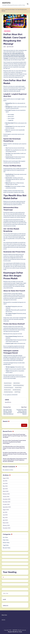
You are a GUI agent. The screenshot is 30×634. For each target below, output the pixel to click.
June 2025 (5, 514)
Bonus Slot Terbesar (7, 383)
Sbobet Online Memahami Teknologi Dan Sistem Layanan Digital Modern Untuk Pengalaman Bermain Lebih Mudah (15, 460)
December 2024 (6, 528)
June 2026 (5, 483)
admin (7, 399)
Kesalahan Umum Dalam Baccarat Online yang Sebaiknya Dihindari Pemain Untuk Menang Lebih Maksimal (15, 454)
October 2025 (6, 504)
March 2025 (5, 522)
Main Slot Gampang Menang (18, 385)
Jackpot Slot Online (7, 385)
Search (5, 421)
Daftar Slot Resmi (17, 383)
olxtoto (3, 619)
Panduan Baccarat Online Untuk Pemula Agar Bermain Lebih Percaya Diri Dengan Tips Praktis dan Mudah (15, 436)
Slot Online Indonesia (16, 389)
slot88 (4, 599)
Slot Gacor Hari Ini (7, 389)
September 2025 (7, 507)
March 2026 (5, 491)
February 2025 (6, 525)
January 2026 (6, 496)
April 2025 (5, 520)
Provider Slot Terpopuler (8, 387)
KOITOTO (6, 3)
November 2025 (6, 501)
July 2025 (5, 512)
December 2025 (6, 499)
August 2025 (6, 509)
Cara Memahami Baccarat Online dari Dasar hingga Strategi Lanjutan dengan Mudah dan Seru (14, 448)
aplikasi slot (5, 605)
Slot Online (7, 31)
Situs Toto (5, 593)
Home (3, 9)
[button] (8, 402)
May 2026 (5, 486)
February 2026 (6, 494)
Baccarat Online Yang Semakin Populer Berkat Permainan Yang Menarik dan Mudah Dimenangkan (14, 442)
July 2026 (5, 480)
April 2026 (5, 488)
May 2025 (5, 517)
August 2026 (6, 478)
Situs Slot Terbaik (18, 387)
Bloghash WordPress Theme (15, 631)
